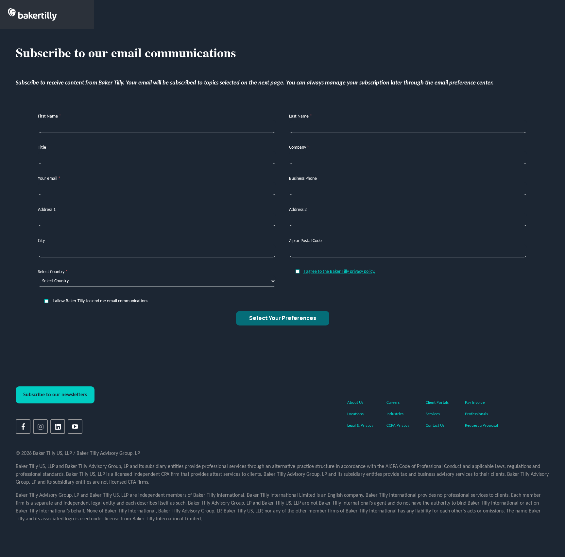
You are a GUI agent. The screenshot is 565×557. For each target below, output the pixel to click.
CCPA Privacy (397, 425)
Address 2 (298, 210)
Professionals (476, 414)
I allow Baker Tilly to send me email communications (100, 301)
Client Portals (437, 402)
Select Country (53, 272)
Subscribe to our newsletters (55, 395)
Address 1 (47, 210)
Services (433, 414)
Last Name (300, 116)
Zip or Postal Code (305, 241)
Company (299, 147)
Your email (49, 178)
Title (42, 147)
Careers (393, 402)
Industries (394, 414)
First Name (49, 116)
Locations (355, 414)
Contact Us (435, 425)
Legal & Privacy (360, 425)
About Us (355, 402)
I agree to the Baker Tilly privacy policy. (339, 271)
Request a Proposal (481, 425)
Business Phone (303, 178)
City (41, 241)
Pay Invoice (475, 402)
